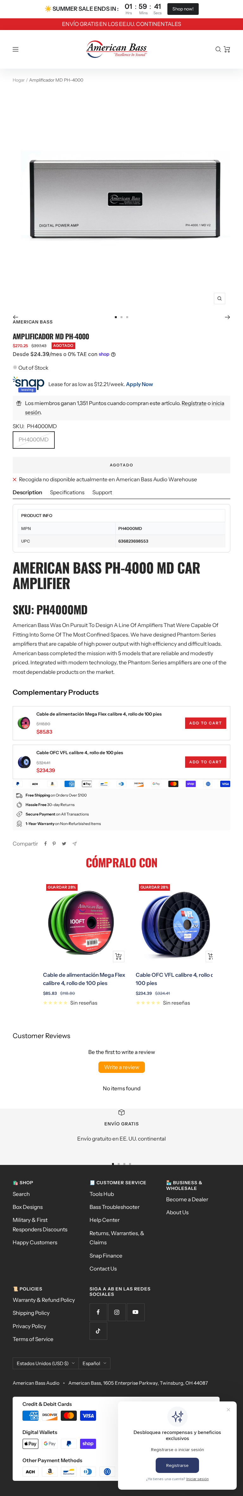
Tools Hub (102, 1194)
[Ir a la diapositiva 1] (116, 317)
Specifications (67, 492)
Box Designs (28, 1207)
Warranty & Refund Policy (44, 1300)
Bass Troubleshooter (115, 1207)
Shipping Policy (31, 1313)
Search (21, 1194)
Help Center (105, 1220)
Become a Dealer (187, 1199)
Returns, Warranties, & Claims (117, 1238)
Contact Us (103, 1268)
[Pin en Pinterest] (54, 843)
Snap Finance (106, 1256)
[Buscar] (218, 49)
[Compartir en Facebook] (45, 843)
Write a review (121, 1067)
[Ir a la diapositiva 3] (127, 317)
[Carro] (227, 49)
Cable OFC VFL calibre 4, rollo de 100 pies (79, 752)
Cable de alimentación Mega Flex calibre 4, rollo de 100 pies (99, 714)
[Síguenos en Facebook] (98, 1312)
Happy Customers (35, 1242)
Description (27, 492)
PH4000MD (34, 439)
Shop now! (183, 9)
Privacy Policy (29, 1326)
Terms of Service (33, 1339)
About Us (177, 1212)
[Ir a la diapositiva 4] (130, 1164)
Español (91, 1363)
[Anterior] (15, 317)
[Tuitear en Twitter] (64, 843)
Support (102, 492)
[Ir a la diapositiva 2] (121, 317)
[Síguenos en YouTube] (135, 1312)
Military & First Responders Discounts (40, 1224)
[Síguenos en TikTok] (98, 1330)
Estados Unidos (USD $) (43, 1363)
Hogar (19, 80)
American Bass (33, 322)
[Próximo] (227, 317)
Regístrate (194, 403)
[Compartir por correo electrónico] (74, 844)
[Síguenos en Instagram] (117, 1312)
